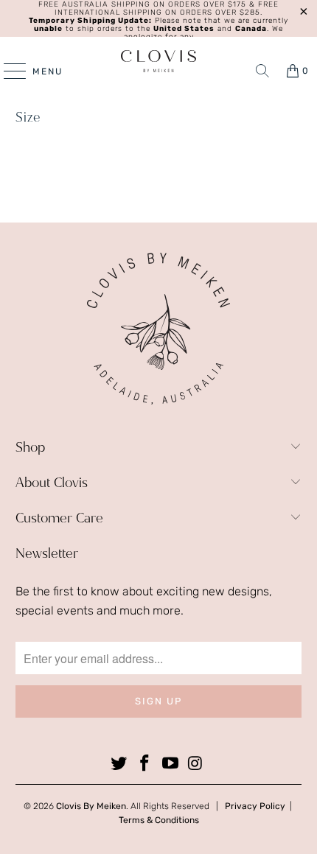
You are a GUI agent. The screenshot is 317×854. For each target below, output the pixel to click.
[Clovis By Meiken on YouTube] (171, 764)
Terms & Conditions (159, 820)
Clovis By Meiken (91, 806)
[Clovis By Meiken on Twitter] (119, 764)
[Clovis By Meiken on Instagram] (196, 764)
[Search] (262, 70)
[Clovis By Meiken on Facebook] (145, 764)
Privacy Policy (255, 806)
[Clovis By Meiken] (159, 61)
